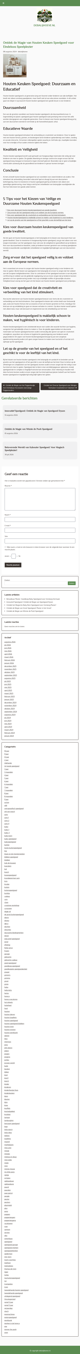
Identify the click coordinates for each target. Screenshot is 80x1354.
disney (6, 921)
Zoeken (7, 580)
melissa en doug (10, 1157)
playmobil (8, 1205)
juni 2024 (7, 721)
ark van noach (9, 811)
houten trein (9, 1027)
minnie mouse (9, 1169)
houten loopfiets (10, 1017)
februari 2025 (9, 696)
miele (6, 1163)
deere (6, 917)
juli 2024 (7, 718)
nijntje (6, 1175)
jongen (6, 1054)
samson (7, 1229)
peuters (7, 1202)
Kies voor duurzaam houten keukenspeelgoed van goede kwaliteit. (32, 210)
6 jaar (6, 781)
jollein (6, 1051)
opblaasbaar (9, 1181)
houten (7, 1011)
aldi (5, 805)
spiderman (8, 1254)
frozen (6, 951)
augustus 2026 (9, 642)
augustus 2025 (9, 678)
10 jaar (6, 751)
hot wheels (8, 1002)
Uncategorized (9, 1299)
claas (6, 902)
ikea (6, 1039)
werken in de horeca (12, 1323)
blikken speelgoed (11, 857)
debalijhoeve (23, 52)
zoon (6, 1332)
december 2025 (10, 666)
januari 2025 (9, 699)
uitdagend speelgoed (12, 1296)
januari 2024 (9, 736)
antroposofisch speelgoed (14, 808)
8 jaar (6, 793)
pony (6, 1211)
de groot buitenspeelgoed (14, 914)
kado (6, 1066)
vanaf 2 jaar (8, 1302)
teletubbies (8, 1266)
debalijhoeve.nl (44, 25)
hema (6, 993)
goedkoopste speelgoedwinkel (15, 969)
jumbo (6, 1060)
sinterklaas (8, 1239)
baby (6, 827)
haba (6, 987)
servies (7, 1232)
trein (6, 1287)
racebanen (8, 1223)
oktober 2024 (9, 708)
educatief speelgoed (12, 939)
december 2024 (10, 702)
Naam (8, 515)
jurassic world (9, 1063)
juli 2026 (7, 645)
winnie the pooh (10, 1329)
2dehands (8, 763)
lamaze (7, 1117)
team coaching (10, 1260)
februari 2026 (9, 660)
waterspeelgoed (10, 1317)
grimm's (7, 975)
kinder (6, 1084)
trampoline (8, 1284)
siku (5, 1236)
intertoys (7, 1042)
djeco (6, 924)
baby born (8, 836)
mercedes (8, 1160)
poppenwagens (10, 1220)
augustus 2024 (9, 715)
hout (6, 1008)
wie (5, 1326)
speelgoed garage (11, 1245)
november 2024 (10, 705)
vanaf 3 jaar (8, 1305)
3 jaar (6, 769)
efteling (7, 945)
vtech (6, 1311)
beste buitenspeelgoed (13, 848)
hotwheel (7, 1005)
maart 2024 (8, 730)
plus (5, 1208)
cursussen (8, 908)
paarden (7, 1190)
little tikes (8, 1133)
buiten (6, 887)
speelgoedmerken (11, 1251)
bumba (7, 893)
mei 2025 (7, 687)
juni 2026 (7, 648)
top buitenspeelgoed (12, 1278)
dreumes (7, 930)
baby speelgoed (10, 839)
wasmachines (9, 1314)
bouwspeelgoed (10, 875)
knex (6, 1105)
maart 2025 (8, 693)
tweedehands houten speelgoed (16, 1290)
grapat (6, 972)
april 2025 (8, 690)
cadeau (7, 896)
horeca (7, 996)
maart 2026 (8, 657)
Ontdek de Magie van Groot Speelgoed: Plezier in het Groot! (28, 608)
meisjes (7, 1154)
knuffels (7, 1108)
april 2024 (8, 727)
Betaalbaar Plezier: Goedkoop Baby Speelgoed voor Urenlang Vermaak (33, 599)
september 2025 (10, 675)
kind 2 (6, 1081)
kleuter (7, 1099)
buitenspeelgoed (10, 890)
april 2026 (8, 654)
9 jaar (6, 799)
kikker (6, 1072)
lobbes (6, 1136)
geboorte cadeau (10, 960)
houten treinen (10, 1030)
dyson (6, 936)
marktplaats (8, 1145)
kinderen (7, 1087)
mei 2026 (7, 651)
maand (7, 1142)
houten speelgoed (11, 1020)
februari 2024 (9, 733)
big (5, 851)
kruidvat (7, 1114)
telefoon (7, 1263)
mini (6, 1166)
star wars (7, 1257)
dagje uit (7, 911)
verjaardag (8, 1308)
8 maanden (8, 796)
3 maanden (8, 772)
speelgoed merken (11, 1248)
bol (5, 869)
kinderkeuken (9, 1093)
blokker (7, 860)
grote (6, 984)
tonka (6, 1275)
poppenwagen (9, 1217)
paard (6, 1187)
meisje (6, 1151)
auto (6, 815)
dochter (7, 927)
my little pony (9, 1172)
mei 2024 (7, 724)
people (6, 1196)
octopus (7, 1178)
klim (6, 1102)
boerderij (7, 866)
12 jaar (6, 757)
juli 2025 (7, 681)
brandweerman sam (12, 878)
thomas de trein (10, 1269)
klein (6, 1096)
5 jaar (6, 778)
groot (6, 981)
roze (6, 1226)
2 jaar (6, 760)
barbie (6, 845)
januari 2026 (9, 663)
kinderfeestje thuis (11, 1090)
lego (6, 1126)
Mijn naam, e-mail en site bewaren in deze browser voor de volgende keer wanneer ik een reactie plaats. (39, 548)
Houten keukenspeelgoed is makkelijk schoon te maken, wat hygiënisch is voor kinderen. (40, 218)
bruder (6, 884)
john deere (8, 1048)
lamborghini (8, 1120)
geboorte (7, 957)
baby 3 (7, 833)
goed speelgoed (10, 963)
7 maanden (8, 790)
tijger (6, 1272)
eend (6, 942)
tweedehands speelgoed (13, 1293)
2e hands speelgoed (11, 766)
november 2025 (10, 669)
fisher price (8, 948)
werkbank (8, 1320)
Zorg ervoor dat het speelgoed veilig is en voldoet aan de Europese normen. (35, 212)
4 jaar (6, 775)
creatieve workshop (11, 905)
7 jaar (6, 787)
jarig (6, 1045)
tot (5, 1281)
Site (6, 536)
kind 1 (6, 1078)
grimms (7, 978)
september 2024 (10, 712)
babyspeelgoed (10, 842)
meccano (7, 1148)
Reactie (8, 486)
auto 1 (6, 818)
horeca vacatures (10, 999)
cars (6, 899)
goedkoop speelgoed (12, 966)
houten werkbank (11, 1033)
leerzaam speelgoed (11, 1123)
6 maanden (8, 784)
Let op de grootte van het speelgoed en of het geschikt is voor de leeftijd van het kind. (39, 220)
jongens (7, 1057)
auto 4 (6, 824)
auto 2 (6, 821)
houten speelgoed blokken (14, 1023)
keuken (7, 1069)
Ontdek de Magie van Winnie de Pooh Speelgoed (28, 429)
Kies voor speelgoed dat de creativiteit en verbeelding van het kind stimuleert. (36, 215)
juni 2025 (7, 684)
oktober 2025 (9, 672)
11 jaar (6, 754)
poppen (7, 1214)
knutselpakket (9, 1111)
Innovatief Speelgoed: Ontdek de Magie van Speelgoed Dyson (35, 411)
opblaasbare (9, 1184)
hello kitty (8, 990)
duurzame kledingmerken (13, 933)
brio (5, 881)
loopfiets (7, 1139)
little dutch (8, 1130)
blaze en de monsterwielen (14, 854)
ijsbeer (6, 1036)
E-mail (8, 526)
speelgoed (8, 1242)
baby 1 (6, 830)
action (6, 802)
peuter (6, 1199)
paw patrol (8, 1193)
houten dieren (9, 1014)
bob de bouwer (10, 863)
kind (6, 1075)
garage (7, 954)
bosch (6, 872)
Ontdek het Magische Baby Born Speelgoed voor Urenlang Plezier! (31, 605)
